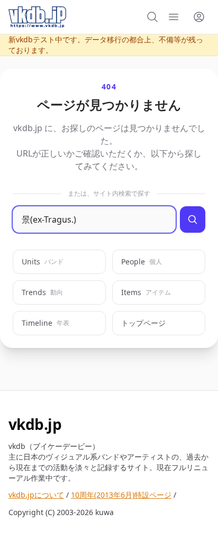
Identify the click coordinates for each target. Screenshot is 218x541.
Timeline (45, 323)
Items (146, 292)
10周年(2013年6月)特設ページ (121, 495)
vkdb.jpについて (36, 495)
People (141, 261)
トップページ (143, 323)
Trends (42, 292)
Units (42, 261)
